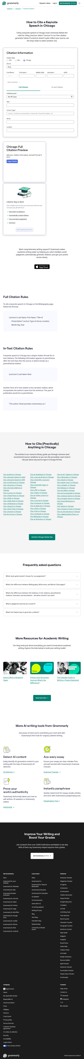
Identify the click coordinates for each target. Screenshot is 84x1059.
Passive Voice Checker (67, 974)
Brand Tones (64, 943)
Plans (33, 878)
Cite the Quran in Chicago (12, 514)
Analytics (63, 939)
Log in (55, 3)
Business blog (36, 924)
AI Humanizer (64, 891)
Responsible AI (8, 999)
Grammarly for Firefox (10, 905)
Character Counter (66, 922)
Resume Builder (65, 960)
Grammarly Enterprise (39, 890)
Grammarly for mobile (10, 921)
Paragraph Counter (66, 926)
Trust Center (7, 1016)
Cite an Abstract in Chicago (40, 506)
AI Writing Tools (65, 912)
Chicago (28, 60)
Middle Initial (40, 72)
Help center (64, 989)
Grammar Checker (51, 772)
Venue (9, 119)
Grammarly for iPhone (10, 924)
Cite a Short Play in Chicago (13, 509)
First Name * (23, 72)
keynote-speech (28, 8)
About (5, 992)
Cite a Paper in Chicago (38, 493)
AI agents (63, 885)
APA (10, 60)
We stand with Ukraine (10, 996)
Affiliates (6, 1010)
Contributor (10, 72)
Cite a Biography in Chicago (67, 477)
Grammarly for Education (40, 893)
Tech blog (35, 917)
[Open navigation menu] (80, 3)
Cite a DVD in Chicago (38, 509)
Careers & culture (9, 1003)
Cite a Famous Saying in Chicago (68, 496)
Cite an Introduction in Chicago (68, 512)
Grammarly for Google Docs (10, 916)
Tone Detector (64, 915)
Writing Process (37, 910)
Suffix (65, 72)
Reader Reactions (65, 957)
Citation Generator (66, 895)
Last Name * (51, 72)
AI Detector (64, 888)
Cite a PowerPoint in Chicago (13, 496)
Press (5, 1006)
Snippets (63, 936)
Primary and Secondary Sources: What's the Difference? (39, 680)
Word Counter (64, 919)
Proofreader (64, 977)
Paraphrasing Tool (66, 902)
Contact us (63, 992)
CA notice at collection (10, 1032)
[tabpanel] (40, 112)
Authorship (7, 807)
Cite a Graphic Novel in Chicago (68, 499)
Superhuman (10, 989)
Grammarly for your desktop (9, 882)
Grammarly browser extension (9, 894)
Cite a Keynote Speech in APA (14, 480)
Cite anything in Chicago (12, 475)
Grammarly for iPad (9, 928)
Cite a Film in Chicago (38, 511)
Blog (33, 914)
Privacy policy (7, 1020)
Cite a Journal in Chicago (39, 501)
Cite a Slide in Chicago (11, 498)
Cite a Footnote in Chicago (39, 503)
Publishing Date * (12, 93)
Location (9, 127)
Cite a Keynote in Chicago (12, 485)
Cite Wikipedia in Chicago (39, 517)
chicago (18, 8)
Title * (8, 102)
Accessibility (7, 1039)
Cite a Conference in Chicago (14, 483)
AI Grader (63, 953)
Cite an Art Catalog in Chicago (68, 475)
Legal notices (7, 1042)
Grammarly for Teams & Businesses (39, 885)
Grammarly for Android (10, 931)
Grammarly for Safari (10, 902)
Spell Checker (64, 964)
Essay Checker (64, 898)
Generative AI (36, 903)
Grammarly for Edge (9, 909)
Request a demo (45, 3)
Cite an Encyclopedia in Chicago (68, 493)
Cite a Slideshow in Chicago (13, 504)
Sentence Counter (66, 929)
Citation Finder (65, 950)
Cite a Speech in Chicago (12, 506)
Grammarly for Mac (9, 890)
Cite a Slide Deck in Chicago (13, 501)
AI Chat (62, 909)
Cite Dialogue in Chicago (66, 488)
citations (9, 8)
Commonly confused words (38, 928)
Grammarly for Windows (11, 886)
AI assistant (35, 897)
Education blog (36, 921)
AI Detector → (9, 772)
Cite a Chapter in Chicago (66, 485)
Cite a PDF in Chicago (38, 490)
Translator (63, 905)
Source (9, 64)
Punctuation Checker (67, 970)
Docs (4, 878)
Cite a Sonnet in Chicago (12, 512)
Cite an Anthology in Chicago (40, 519)
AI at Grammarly (37, 900)
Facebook (65, 996)
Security (6, 1035)
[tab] (23, 88)
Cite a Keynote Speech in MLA (14, 477)
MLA (18, 60)
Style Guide (63, 933)
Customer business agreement (9, 1027)
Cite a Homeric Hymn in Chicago (69, 509)
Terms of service (8, 1023)
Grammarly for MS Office (11, 912)
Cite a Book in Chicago (65, 480)
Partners (6, 1013)
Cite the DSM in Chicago (66, 491)
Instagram (65, 999)
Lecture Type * (11, 110)
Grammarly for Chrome (10, 898)
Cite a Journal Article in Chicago (42, 477)
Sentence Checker (66, 967)
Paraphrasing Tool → (52, 801)
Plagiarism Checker (66, 881)
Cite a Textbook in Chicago (39, 514)
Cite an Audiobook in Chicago (41, 475)
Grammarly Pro (36, 881)
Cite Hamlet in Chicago (65, 506)
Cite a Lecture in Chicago (12, 493)
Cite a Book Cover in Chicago (67, 483)
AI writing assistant (38, 907)
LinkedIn (65, 1006)
